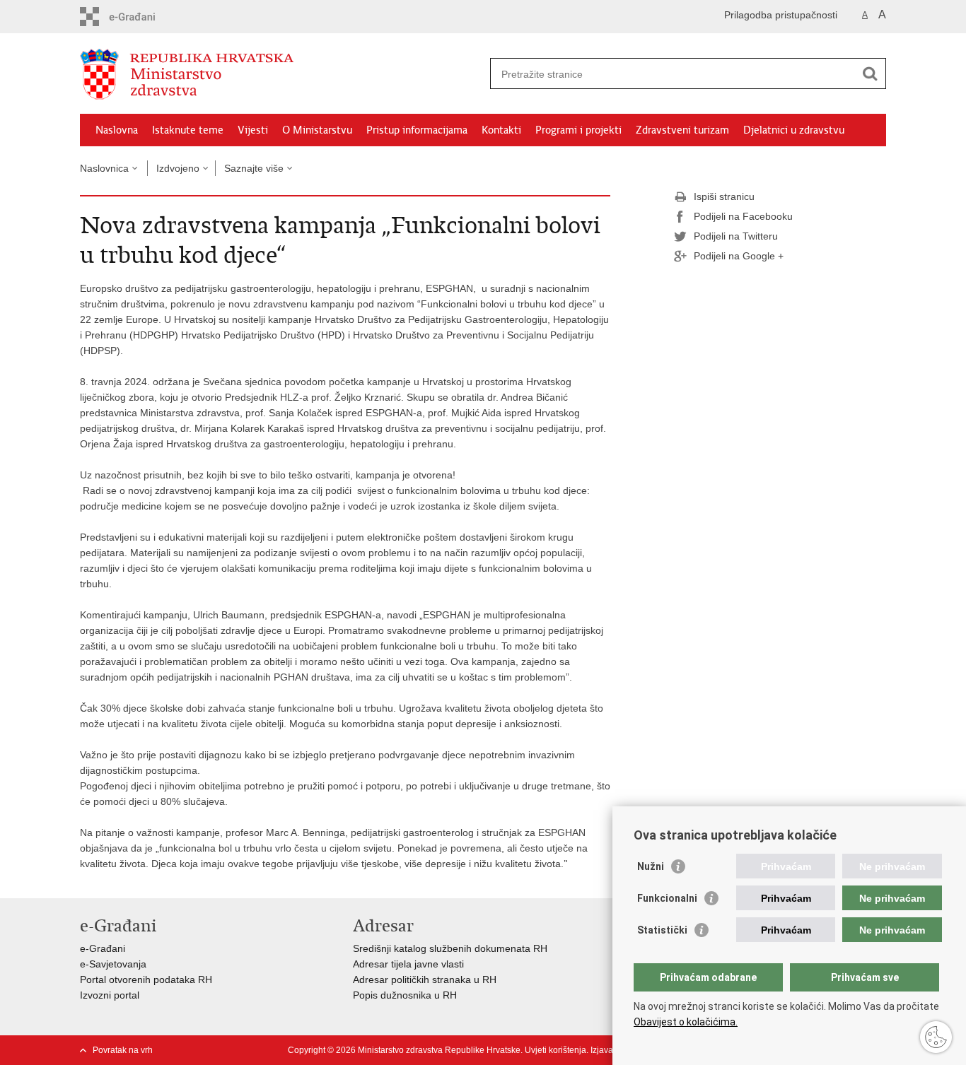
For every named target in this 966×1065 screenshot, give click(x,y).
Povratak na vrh (123, 1050)
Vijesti (253, 130)
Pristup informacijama (416, 130)
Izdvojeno (177, 168)
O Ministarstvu (317, 130)
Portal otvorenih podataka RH (146, 979)
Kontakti (501, 130)
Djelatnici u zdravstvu (793, 130)
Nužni (650, 866)
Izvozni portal (109, 995)
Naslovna (116, 130)
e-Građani (102, 948)
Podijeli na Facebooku (743, 216)
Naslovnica (104, 168)
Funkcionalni (667, 898)
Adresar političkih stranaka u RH (424, 979)
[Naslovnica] (281, 74)
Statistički (662, 930)
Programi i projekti (578, 130)
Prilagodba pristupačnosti (780, 14)
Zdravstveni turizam (682, 130)
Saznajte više (254, 168)
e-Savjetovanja (113, 964)
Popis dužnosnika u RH (405, 995)
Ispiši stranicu (724, 196)
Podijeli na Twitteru (736, 236)
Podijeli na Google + (739, 255)
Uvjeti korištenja (555, 1050)
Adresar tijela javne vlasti (408, 964)
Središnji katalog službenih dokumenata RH (450, 948)
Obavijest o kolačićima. (686, 1022)
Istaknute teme (187, 130)
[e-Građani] (140, 16)
